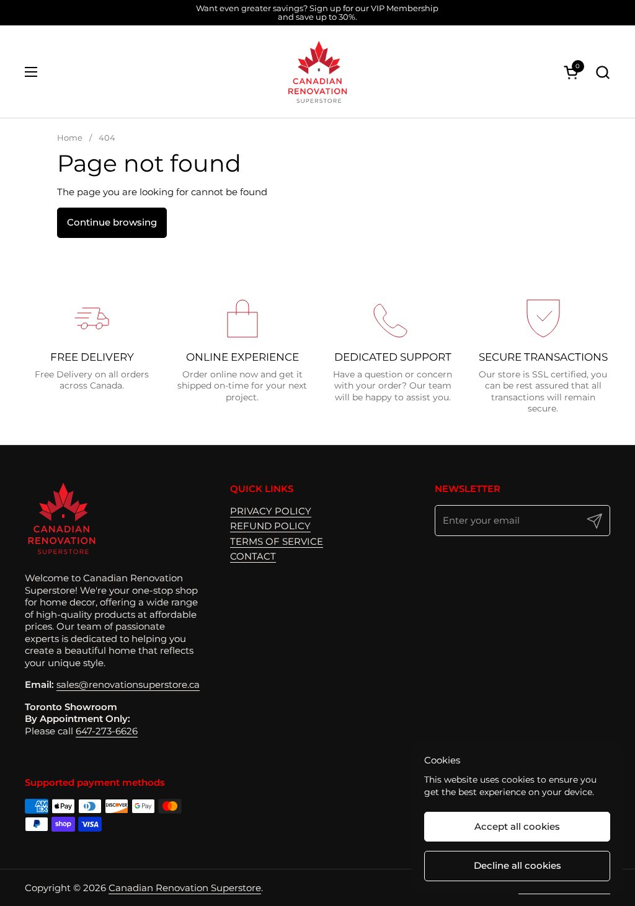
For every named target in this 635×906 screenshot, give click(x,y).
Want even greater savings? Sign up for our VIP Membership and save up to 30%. (317, 13)
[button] (602, 72)
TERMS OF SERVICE (276, 541)
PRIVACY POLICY (270, 511)
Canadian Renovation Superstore (185, 888)
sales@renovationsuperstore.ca (128, 684)
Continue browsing (112, 222)
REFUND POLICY (270, 526)
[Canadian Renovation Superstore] (317, 72)
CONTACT (253, 556)
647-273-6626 (107, 731)
